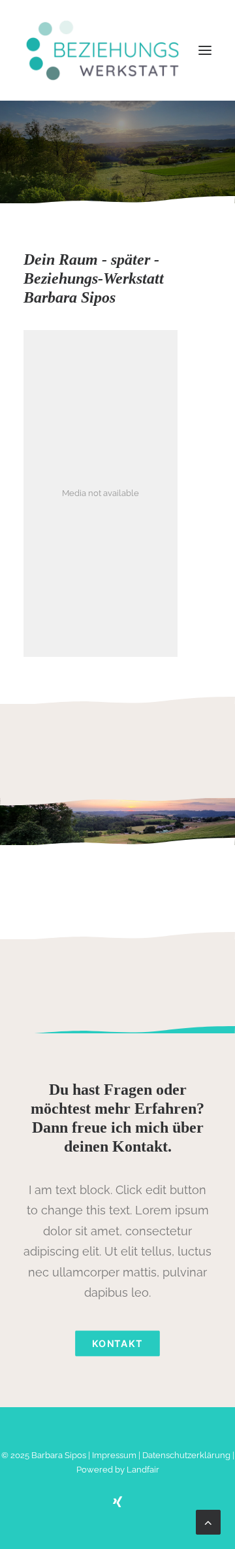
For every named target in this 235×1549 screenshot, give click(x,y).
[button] (205, 50)
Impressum (114, 1455)
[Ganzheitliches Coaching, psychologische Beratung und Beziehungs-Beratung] (102, 50)
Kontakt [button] (117, 1343)
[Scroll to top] (208, 1521)
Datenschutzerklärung (186, 1455)
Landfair (143, 1469)
